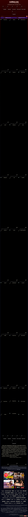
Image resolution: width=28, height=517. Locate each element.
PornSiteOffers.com (7, 512)
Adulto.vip (14, 510)
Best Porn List (11, 457)
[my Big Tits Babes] (23, 8)
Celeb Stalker (3, 453)
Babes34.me (7, 509)
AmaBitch (4, 449)
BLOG (17, 514)
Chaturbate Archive (4, 456)
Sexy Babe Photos (8, 449)
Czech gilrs (3, 494)
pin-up (15, 499)
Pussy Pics (8, 454)
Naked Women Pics (14, 448)
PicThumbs (3, 451)
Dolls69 (7, 450)
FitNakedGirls (3, 455)
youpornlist (3, 452)
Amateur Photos (7, 456)
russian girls (12, 501)
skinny (21, 501)
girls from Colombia (11, 494)
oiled (5, 499)
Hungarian (23, 494)
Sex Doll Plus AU (23, 510)
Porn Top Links (17, 4)
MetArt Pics (6, 454)
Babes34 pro (7, 507)
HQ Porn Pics (4, 445)
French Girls (21, 450)
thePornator (20, 457)
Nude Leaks (15, 456)
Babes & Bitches (23, 451)
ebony (7, 494)
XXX (19, 4)
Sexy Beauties (10, 455)
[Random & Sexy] (23, 437)
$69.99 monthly (18, 469)
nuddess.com (14, 2)
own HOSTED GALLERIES (13, 514)
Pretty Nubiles (19, 445)
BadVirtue (14, 450)
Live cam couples (3, 510)
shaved (18, 501)
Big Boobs (11, 454)
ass (13, 491)
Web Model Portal (23, 449)
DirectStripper (15, 453)
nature (3, 499)
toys (15, 503)
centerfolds (20, 492)
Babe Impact (14, 445)
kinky (26, 494)
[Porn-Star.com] (14, 442)
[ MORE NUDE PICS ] (13, 449)
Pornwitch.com (11, 509)
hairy (20, 494)
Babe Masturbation (15, 509)
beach (18, 490)
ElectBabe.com (8, 451)
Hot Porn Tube (20, 509)
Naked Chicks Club (20, 448)
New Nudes (22, 453)
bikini (21, 490)
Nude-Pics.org (11, 456)
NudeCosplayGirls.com (18, 454)
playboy (18, 499)
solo (24, 501)
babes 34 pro (17, 450)
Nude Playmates (13, 455)
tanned (6, 503)
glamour (16, 494)
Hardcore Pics (3, 454)
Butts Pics (10, 448)
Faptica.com (22, 507)
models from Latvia (5, 497)
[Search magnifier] (26, 16)
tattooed (10, 503)
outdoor (8, 499)
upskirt (22, 503)
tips (12, 503)
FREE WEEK (7, 17)
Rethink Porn (16, 512)
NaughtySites (4, 450)
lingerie (14, 496)
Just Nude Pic (11, 507)
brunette (7, 492)
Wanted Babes (15, 451)
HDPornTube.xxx (3, 509)
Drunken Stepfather (6, 453)
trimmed (18, 503)
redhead (7, 501)
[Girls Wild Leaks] (19, 8)
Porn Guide (14, 457)
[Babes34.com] (9, 8)
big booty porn (24, 509)
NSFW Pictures (24, 453)
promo (26, 499)
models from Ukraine (21, 497)
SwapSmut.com (10, 450)
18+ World (24, 450)
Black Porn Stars (22, 454)
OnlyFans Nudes (19, 507)
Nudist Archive (18, 449)
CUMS (13, 456)
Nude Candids (19, 451)
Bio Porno (24, 445)
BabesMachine (9, 445)
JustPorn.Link (25, 448)
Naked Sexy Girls (3, 448)
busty (12, 492)
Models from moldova (12, 497)
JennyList (7, 448)
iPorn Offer (12, 512)
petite (12, 499)
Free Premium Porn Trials (11, 4)
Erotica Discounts (20, 512)
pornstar (22, 499)
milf (23, 495)
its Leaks (15, 507)
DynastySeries (17, 455)
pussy (3, 501)
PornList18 (11, 451)
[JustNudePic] (5, 8)
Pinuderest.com (13, 454)
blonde (24, 490)
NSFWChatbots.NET (8, 510)
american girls (8, 490)
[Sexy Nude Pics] (14, 8)
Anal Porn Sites (16, 457)
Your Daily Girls (18, 453)
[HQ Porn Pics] (14, 13)
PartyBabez (7, 452)
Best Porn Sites (11, 452)
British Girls (25, 454)
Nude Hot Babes (7, 455)
